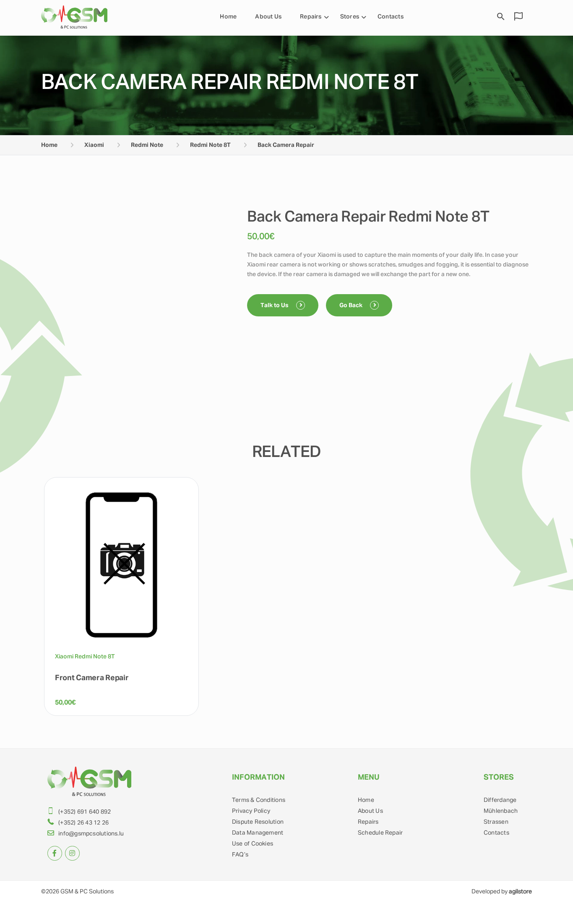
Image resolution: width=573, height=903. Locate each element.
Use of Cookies (252, 844)
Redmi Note (147, 145)
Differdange (500, 800)
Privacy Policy (251, 811)
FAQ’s (240, 855)
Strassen (496, 822)
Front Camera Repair (92, 678)
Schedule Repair (380, 833)
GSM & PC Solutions (87, 892)
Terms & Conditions (258, 800)
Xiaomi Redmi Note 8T (85, 657)
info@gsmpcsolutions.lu (91, 834)
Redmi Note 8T (210, 145)
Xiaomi (94, 145)
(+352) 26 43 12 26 (83, 823)
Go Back (351, 305)
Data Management (257, 833)
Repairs (311, 17)
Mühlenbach (501, 811)
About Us (268, 17)
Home (228, 17)
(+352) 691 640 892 (84, 812)
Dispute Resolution (258, 822)
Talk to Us (275, 305)
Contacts (391, 17)
